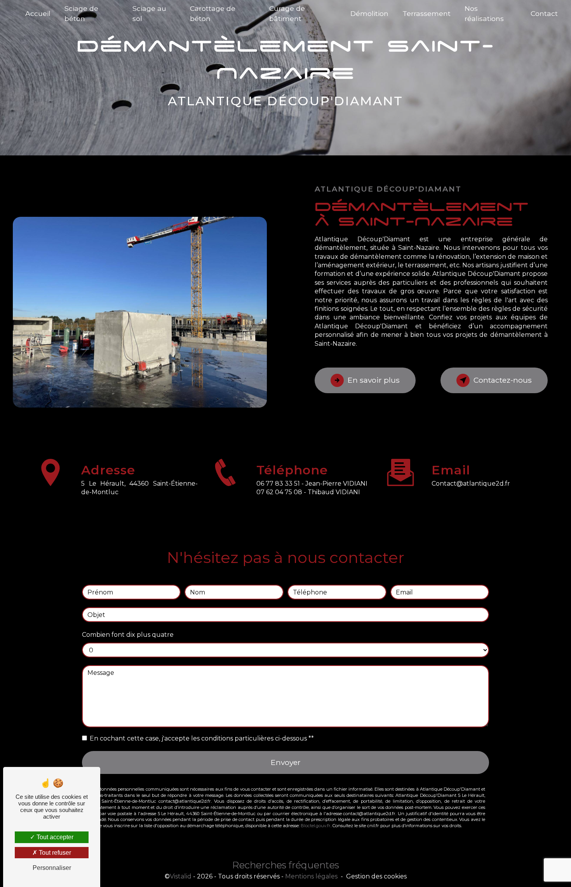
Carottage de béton (212, 13)
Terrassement (426, 13)
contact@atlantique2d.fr (471, 483)
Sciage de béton (81, 13)
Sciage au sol (149, 13)
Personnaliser (52, 867)
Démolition (369, 13)
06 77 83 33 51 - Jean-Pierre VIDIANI (311, 483)
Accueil (37, 13)
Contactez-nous (503, 380)
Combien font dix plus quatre (128, 634)
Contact (544, 13)
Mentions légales (311, 876)
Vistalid (180, 876)
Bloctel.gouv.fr (316, 825)
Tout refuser (54, 852)
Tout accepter (54, 837)
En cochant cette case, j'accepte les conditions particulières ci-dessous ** (202, 738)
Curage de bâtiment (287, 13)
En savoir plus (374, 380)
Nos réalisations (484, 13)
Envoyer (286, 762)
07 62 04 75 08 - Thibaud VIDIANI (308, 492)
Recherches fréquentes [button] (285, 865)
